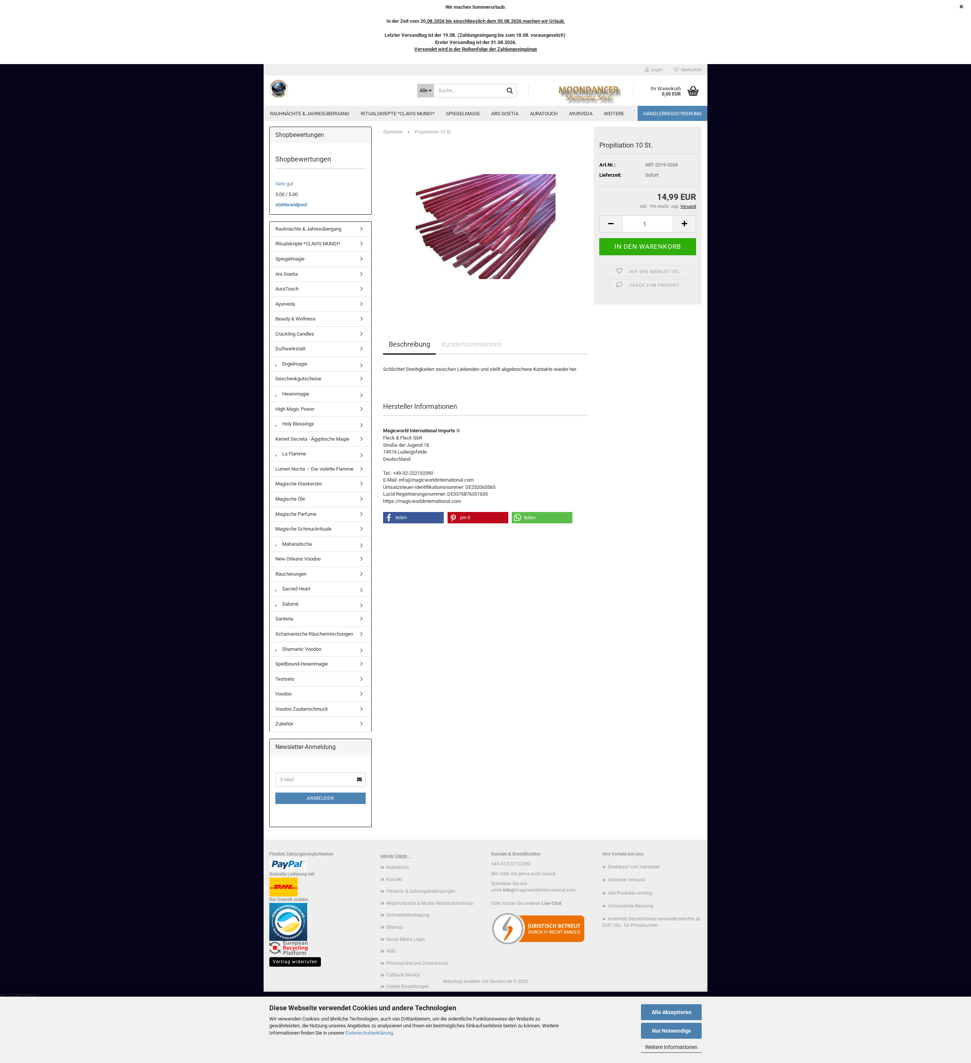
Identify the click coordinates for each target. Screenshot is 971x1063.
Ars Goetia (504, 113)
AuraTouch (544, 113)
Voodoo (283, 694)
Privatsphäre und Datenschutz (417, 963)
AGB (390, 951)
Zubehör (284, 724)
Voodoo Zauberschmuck (301, 709)
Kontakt (394, 879)
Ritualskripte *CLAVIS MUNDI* (398, 113)
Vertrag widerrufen (295, 961)
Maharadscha (296, 544)
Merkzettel (690, 69)
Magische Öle (290, 499)
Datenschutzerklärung (369, 1033)
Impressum (397, 867)
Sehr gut (284, 184)
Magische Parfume (295, 514)
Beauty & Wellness (295, 319)
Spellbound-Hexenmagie (301, 664)
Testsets (284, 679)
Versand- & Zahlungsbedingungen (421, 891)
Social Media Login (405, 939)
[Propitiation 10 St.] (486, 226)
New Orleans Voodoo (298, 559)
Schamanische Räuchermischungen (314, 634)
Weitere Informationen (671, 1047)
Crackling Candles (294, 334)
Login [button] (656, 69)
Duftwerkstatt (290, 349)
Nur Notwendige (671, 1031)
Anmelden (320, 798)
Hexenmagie (295, 394)
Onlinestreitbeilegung (407, 915)
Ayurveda (580, 113)
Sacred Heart (295, 589)
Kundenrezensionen (472, 344)
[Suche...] (510, 91)
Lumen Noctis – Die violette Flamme (314, 469)
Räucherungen (290, 574)
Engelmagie (294, 364)
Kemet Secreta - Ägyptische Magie (312, 439)
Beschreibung (409, 344)
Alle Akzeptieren (671, 1012)
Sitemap (394, 927)
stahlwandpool (291, 204)
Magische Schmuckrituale (303, 529)
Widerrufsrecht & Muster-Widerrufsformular (430, 903)
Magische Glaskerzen (298, 484)
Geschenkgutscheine (298, 379)
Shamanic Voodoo (301, 649)
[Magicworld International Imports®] (337, 88)
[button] (610, 223)
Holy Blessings (297, 424)
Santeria (284, 619)
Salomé (290, 604)
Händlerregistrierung (672, 113)
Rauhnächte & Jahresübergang (309, 113)
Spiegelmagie (463, 113)
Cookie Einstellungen (407, 986)
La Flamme (293, 454)
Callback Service (403, 975)
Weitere (614, 113)
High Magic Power (294, 409)
